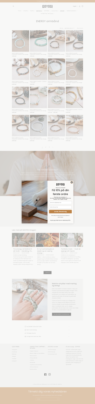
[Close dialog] (72, 182)
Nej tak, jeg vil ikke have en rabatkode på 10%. (60, 220)
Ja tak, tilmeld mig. (60, 212)
